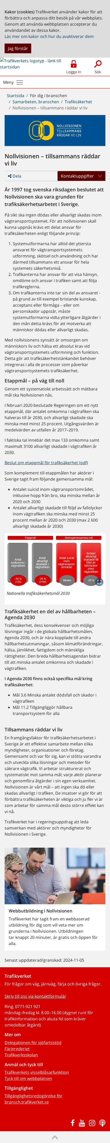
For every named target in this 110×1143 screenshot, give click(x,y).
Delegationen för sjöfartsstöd (33, 1042)
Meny (8, 82)
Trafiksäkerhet (78, 102)
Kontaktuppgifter (77, 176)
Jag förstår (18, 48)
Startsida (15, 95)
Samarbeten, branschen (36, 102)
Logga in (73, 71)
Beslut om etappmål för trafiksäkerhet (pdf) (46, 462)
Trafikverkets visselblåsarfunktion (37, 1072)
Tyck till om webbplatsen (28, 1078)
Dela (16, 176)
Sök (98, 71)
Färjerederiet (17, 1049)
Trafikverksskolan (21, 1055)
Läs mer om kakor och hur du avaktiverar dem (49, 36)
